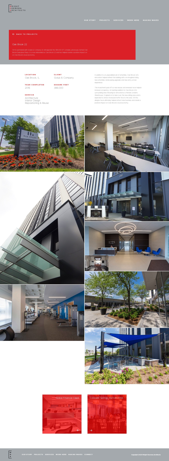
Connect (88, 454)
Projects (104, 20)
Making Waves (151, 20)
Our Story (90, 20)
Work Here (133, 20)
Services (118, 20)
